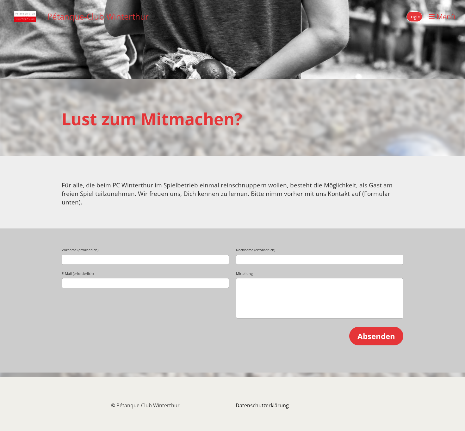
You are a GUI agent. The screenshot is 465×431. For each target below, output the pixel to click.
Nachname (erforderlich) (255, 249)
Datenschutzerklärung (262, 405)
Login (414, 16)
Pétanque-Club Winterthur (98, 16)
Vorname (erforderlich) (80, 249)
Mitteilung (244, 273)
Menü (445, 16)
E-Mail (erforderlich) (78, 273)
